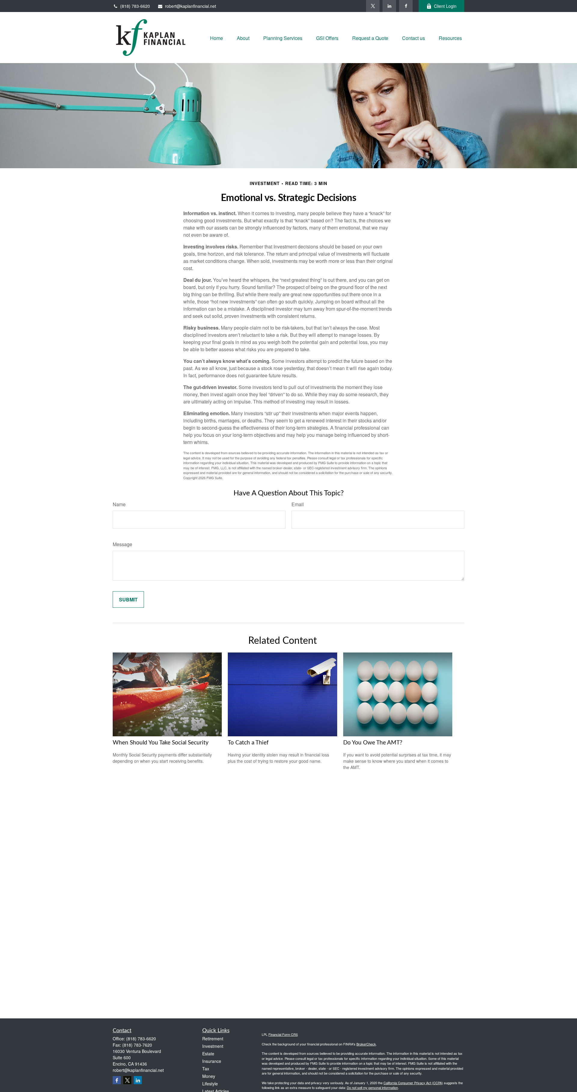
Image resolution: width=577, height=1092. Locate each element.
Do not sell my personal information (372, 1087)
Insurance (211, 1061)
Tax (205, 1069)
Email (298, 504)
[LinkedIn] (389, 6)
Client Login (445, 6)
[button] (216, 37)
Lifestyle (210, 1084)
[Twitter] (373, 6)
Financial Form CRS (283, 1034)
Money (208, 1076)
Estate (208, 1054)
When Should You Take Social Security (161, 743)
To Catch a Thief (248, 743)
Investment (212, 1046)
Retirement (212, 1039)
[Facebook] (406, 6)
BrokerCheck (366, 1044)
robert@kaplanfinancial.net (190, 6)
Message (122, 544)
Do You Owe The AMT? (372, 743)
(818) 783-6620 (135, 6)
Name (119, 504)
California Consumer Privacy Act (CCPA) (413, 1082)
